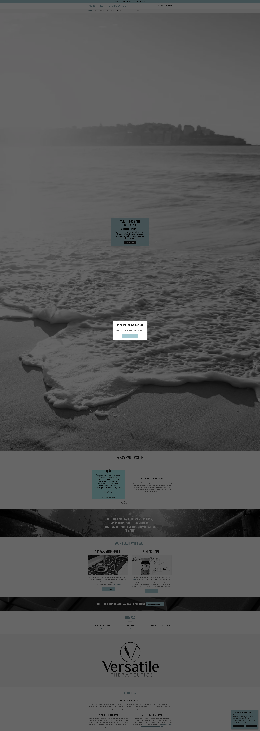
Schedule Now (130, 336)
